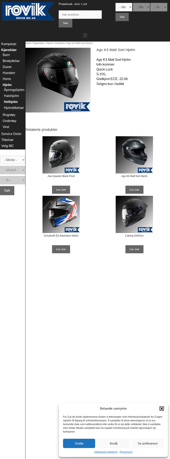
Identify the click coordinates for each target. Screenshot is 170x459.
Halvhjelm (11, 96)
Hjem (29, 43)
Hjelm (49, 43)
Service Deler (11, 134)
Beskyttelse (11, 61)
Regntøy (9, 115)
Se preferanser (148, 443)
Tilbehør (7, 140)
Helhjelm (60, 43)
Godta (79, 443)
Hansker (9, 73)
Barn (6, 55)
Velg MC (7, 146)
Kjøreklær (38, 43)
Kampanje (8, 44)
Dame (7, 67)
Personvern (126, 452)
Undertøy (9, 121)
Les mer (61, 189)
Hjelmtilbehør (14, 108)
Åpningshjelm (14, 90)
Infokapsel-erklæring (106, 452)
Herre (7, 79)
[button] (162, 408)
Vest (6, 127)
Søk (65, 23)
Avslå (113, 443)
